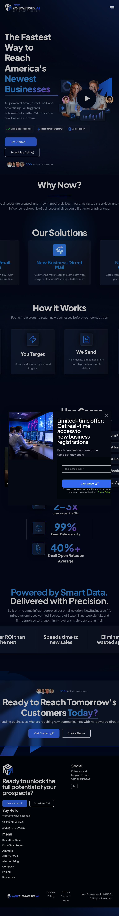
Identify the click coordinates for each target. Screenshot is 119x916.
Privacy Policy (104, 492)
